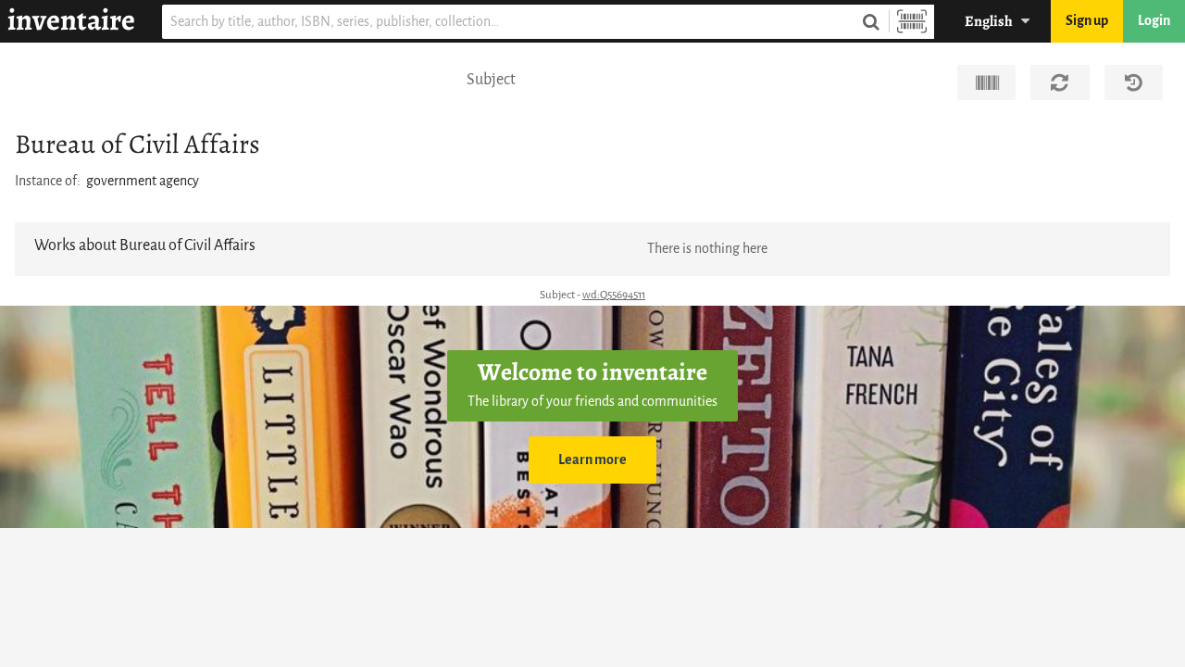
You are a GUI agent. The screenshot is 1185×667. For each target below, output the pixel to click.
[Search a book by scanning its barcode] (912, 22)
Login (1154, 21)
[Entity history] (1133, 82)
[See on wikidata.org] (986, 82)
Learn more (592, 460)
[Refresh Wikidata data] (1059, 82)
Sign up (1087, 21)
